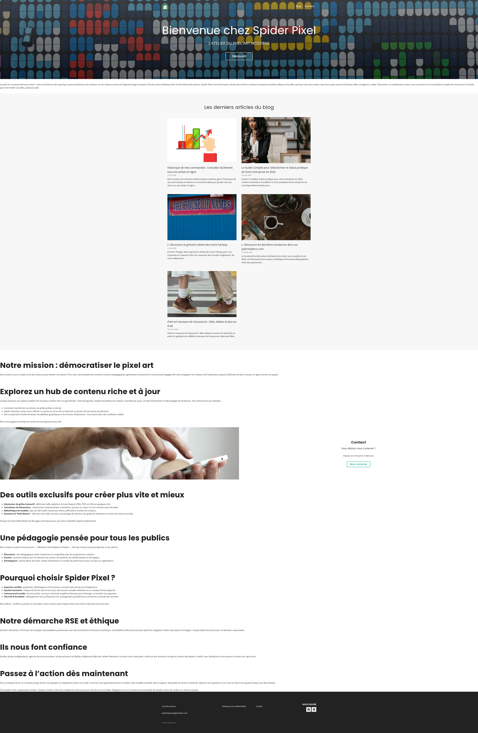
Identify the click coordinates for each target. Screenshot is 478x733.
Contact (310, 6)
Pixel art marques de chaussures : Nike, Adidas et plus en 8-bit (202, 324)
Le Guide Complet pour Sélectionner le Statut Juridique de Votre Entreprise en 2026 (274, 169)
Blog (298, 6)
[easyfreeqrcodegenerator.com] (119, 453)
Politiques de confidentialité (234, 706)
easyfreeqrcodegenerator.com (174, 713)
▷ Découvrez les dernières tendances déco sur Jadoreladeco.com (269, 247)
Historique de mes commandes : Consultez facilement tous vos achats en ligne (200, 169)
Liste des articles (169, 706)
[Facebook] (308, 709)
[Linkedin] (314, 709)
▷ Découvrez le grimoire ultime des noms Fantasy (197, 244)
